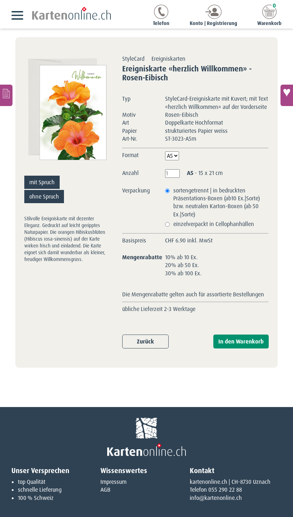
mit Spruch (42, 182)
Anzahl (130, 173)
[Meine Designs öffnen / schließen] (6, 95)
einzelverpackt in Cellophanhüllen (213, 224)
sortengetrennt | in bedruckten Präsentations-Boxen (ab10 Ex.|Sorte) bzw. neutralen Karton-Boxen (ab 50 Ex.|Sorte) (216, 202)
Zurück (145, 341)
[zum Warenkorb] (269, 17)
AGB (105, 489)
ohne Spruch (44, 196)
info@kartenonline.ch (216, 498)
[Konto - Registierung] (213, 17)
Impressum (113, 482)
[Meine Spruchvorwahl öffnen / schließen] (286, 95)
